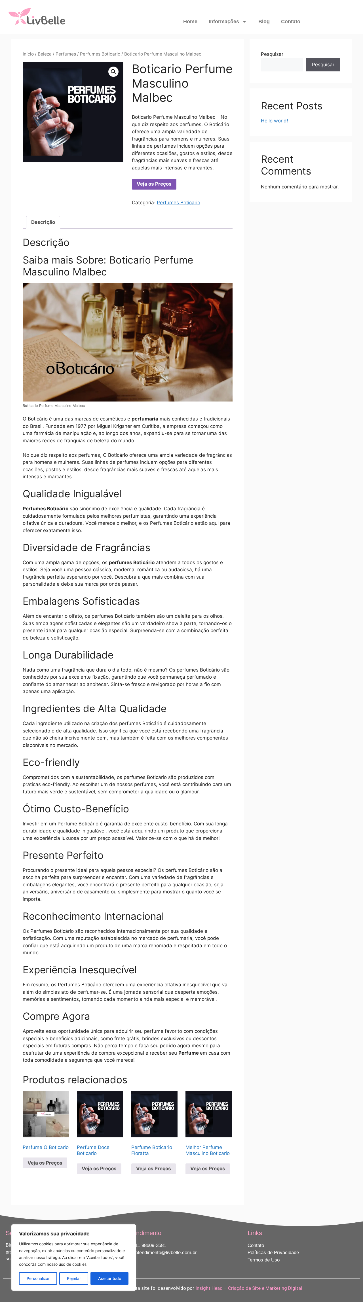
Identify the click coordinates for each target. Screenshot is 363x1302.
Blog (264, 21)
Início (28, 54)
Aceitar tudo (109, 1278)
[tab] (43, 222)
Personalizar (38, 1278)
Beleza (45, 54)
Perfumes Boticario (100, 54)
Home (190, 21)
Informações (224, 21)
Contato (290, 21)
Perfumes (66, 54)
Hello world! (274, 121)
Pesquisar (272, 54)
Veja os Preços (154, 184)
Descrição (43, 222)
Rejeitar (74, 1278)
